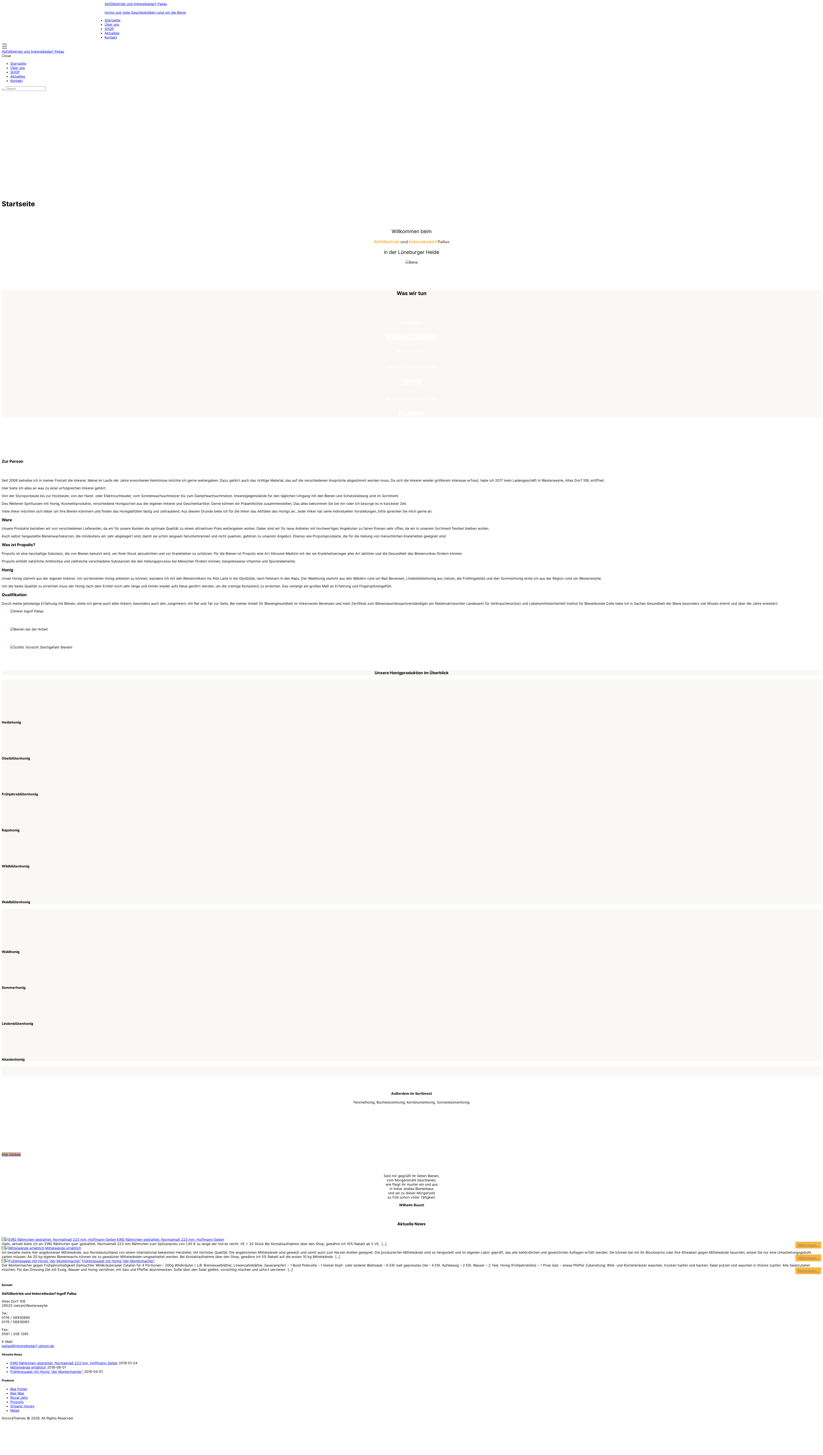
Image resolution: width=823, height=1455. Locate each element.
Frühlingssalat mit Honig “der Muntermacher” (118, 1261)
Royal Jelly (19, 1397)
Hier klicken (11, 1154)
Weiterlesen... (808, 1245)
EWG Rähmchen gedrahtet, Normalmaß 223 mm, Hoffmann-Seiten (170, 1239)
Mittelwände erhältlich (63, 1248)
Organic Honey (22, 1406)
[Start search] (3, 89)
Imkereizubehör (411, 337)
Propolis (17, 1402)
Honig (412, 381)
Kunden (411, 413)
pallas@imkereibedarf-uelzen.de (28, 1346)
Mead (14, 1410)
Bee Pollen (18, 1389)
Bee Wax (17, 1393)
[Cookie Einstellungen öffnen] (34, 1451)
